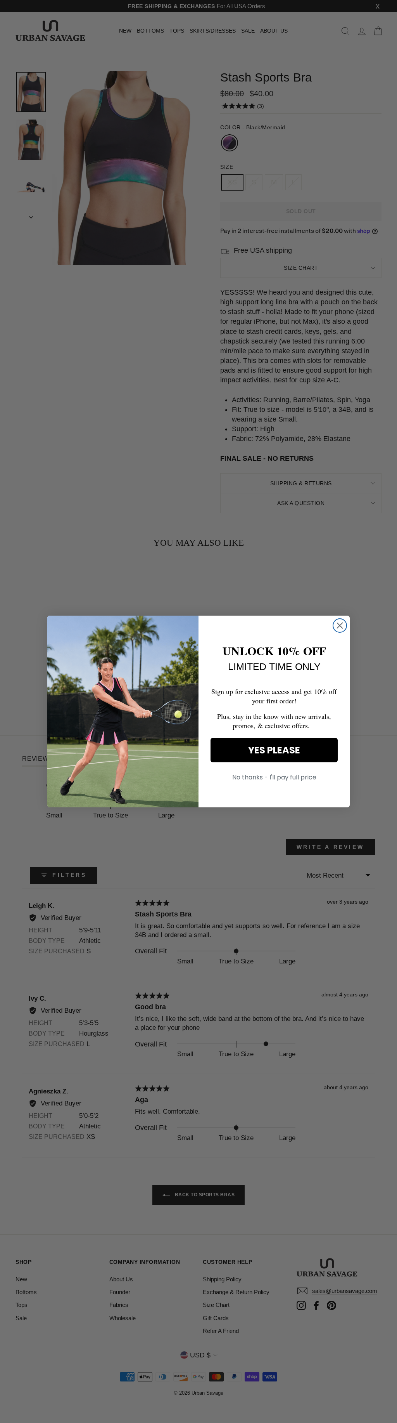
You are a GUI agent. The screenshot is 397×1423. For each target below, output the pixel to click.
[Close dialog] (340, 625)
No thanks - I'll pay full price (274, 777)
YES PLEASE (274, 750)
